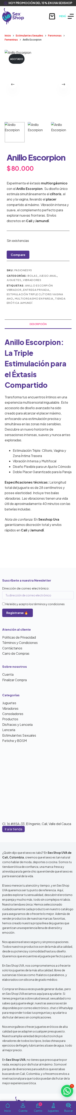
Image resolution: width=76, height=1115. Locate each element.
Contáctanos (12, 648)
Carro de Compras (15, 653)
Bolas (32, 275)
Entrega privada (36, 289)
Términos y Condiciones (20, 642)
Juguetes (14, 280)
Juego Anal (48, 275)
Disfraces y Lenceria (17, 724)
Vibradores (32, 280)
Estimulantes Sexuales (19, 735)
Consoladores (12, 714)
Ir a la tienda (13, 829)
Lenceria (8, 730)
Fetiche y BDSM (14, 740)
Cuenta (8, 674)
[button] (67, 1091)
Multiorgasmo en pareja (34, 298)
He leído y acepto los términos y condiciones (35, 604)
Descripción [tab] (38, 324)
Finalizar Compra (14, 680)
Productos (10, 719)
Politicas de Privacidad (19, 637)
